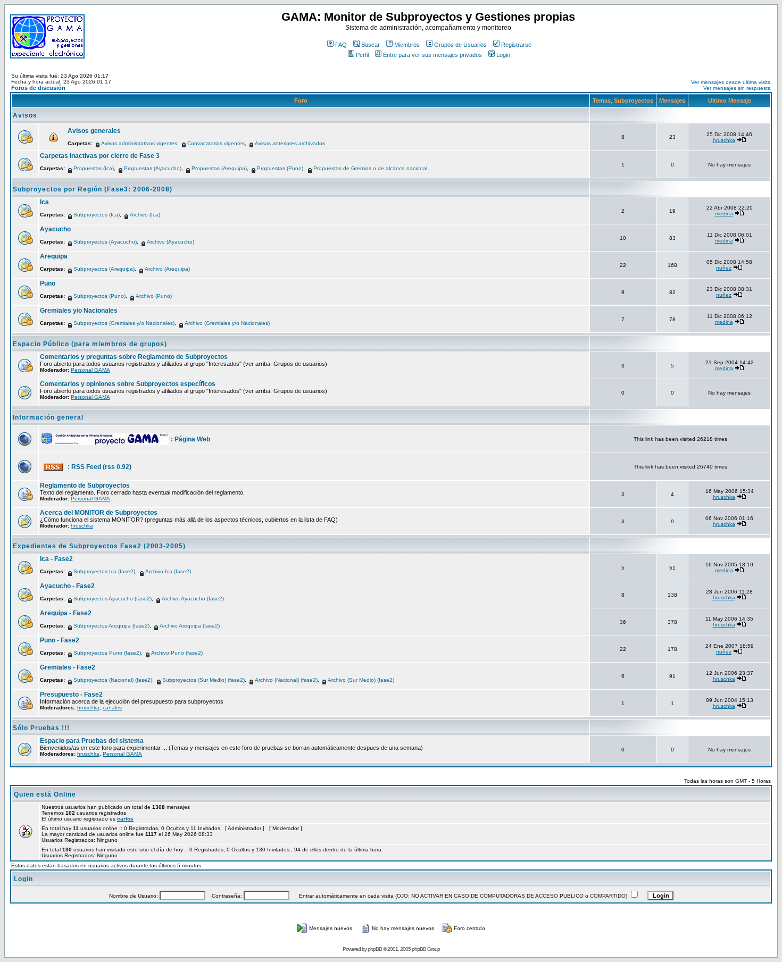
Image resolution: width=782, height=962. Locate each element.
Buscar (370, 44)
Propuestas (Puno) (280, 168)
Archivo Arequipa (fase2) (190, 626)
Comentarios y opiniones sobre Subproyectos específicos (127, 384)
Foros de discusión (38, 88)
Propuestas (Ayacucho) (152, 168)
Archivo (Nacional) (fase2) (286, 680)
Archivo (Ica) (145, 215)
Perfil (362, 55)
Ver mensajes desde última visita (731, 82)
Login (503, 55)
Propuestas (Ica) (93, 168)
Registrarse (516, 44)
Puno (47, 283)
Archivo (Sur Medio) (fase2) (361, 680)
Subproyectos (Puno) (99, 296)
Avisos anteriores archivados (290, 143)
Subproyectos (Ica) (96, 215)
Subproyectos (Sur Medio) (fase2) (203, 680)
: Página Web (190, 439)
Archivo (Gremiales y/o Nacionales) (227, 323)
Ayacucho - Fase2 (67, 586)
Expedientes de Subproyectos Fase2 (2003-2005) (99, 546)
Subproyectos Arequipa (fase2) (111, 626)
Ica (44, 202)
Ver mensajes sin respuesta (737, 88)
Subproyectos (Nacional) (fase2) (112, 680)
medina (724, 213)
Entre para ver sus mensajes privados (432, 55)
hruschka (724, 140)
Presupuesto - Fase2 (71, 694)
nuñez (723, 268)
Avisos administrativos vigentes (139, 143)
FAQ (341, 44)
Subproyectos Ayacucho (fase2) (112, 598)
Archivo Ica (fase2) (168, 571)
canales (112, 707)
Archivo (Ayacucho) (170, 242)
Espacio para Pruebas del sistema (92, 740)
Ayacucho (55, 229)
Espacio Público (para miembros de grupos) (90, 344)
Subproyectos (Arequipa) (104, 269)
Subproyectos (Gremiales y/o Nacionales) (123, 323)
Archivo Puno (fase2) (177, 653)
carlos (125, 819)
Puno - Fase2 (59, 640)
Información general (48, 417)
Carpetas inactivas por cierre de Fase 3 (100, 156)
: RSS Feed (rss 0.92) (99, 467)
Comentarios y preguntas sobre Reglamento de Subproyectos (134, 357)
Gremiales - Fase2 (67, 667)
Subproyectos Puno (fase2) (107, 653)
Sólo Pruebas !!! (41, 728)
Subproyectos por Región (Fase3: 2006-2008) (92, 189)
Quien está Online (45, 794)
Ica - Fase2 (56, 559)
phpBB (375, 949)
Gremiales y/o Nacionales (79, 310)
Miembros (407, 44)
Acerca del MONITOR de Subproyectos (98, 512)
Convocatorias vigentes (216, 143)
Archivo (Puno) (154, 296)
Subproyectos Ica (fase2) (104, 571)
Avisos (25, 115)
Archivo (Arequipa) (167, 269)
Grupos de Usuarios (460, 44)
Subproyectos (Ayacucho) (105, 242)
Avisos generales (94, 131)
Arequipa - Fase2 (65, 613)
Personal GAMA (90, 370)
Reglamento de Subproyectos (85, 485)
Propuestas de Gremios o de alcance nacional (370, 168)
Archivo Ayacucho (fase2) (193, 598)
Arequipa (54, 256)
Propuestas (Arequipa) (219, 168)
